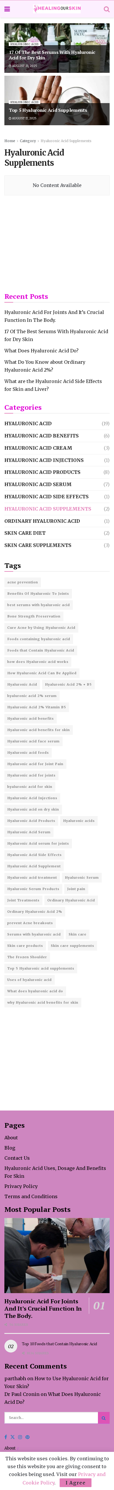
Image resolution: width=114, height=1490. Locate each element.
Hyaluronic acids (79, 821)
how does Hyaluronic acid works (37, 662)
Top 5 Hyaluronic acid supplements (40, 968)
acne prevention (22, 582)
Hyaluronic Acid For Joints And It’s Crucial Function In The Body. (43, 1308)
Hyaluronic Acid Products (42, 472)
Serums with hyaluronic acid (34, 934)
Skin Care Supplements (37, 545)
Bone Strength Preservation (34, 616)
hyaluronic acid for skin (29, 787)
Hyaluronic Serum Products (33, 889)
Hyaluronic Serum (82, 877)
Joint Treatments (23, 900)
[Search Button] (107, 9)
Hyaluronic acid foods (28, 753)
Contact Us (17, 1158)
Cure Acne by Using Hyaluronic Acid (41, 628)
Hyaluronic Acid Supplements (66, 141)
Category (28, 141)
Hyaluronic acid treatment (32, 877)
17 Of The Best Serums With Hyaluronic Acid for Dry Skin (52, 55)
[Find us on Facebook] (5, 1437)
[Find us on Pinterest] (27, 1437)
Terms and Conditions (31, 1196)
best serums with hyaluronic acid (38, 605)
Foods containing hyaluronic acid (38, 639)
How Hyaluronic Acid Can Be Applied (42, 673)
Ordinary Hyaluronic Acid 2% (34, 912)
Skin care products (25, 946)
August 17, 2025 (24, 118)
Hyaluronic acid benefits (30, 718)
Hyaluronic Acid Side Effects (46, 496)
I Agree (75, 1483)
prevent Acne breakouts (30, 923)
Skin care (78, 934)
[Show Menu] (7, 9)
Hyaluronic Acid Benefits (41, 436)
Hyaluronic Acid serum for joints (38, 843)
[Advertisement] (57, 243)
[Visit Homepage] (57, 8)
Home (9, 141)
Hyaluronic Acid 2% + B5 (68, 684)
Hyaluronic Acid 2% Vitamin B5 (36, 707)
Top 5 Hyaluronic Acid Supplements (48, 110)
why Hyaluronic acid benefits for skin (42, 1002)
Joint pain (76, 889)
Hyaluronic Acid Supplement (34, 866)
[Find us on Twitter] (12, 1437)
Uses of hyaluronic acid (29, 980)
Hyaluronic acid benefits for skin (38, 730)
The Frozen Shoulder (27, 957)
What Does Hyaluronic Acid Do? (41, 351)
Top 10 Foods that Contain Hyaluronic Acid (59, 1343)
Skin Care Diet (25, 533)
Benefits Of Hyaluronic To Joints (38, 594)
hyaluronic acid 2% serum (32, 696)
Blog (9, 1148)
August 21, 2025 (24, 66)
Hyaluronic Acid (25, 44)
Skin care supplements (72, 946)
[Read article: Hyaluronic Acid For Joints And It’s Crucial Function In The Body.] (57, 1255)
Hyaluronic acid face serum (33, 741)
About (11, 1138)
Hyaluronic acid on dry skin (33, 809)
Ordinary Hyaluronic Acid (42, 521)
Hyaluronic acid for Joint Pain (35, 764)
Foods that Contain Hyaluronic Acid (40, 650)
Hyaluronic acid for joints (31, 775)
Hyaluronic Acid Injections (44, 460)
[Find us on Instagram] (20, 1437)
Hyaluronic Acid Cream (38, 448)
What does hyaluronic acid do (35, 991)
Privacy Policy (21, 1186)
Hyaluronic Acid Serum (38, 484)
